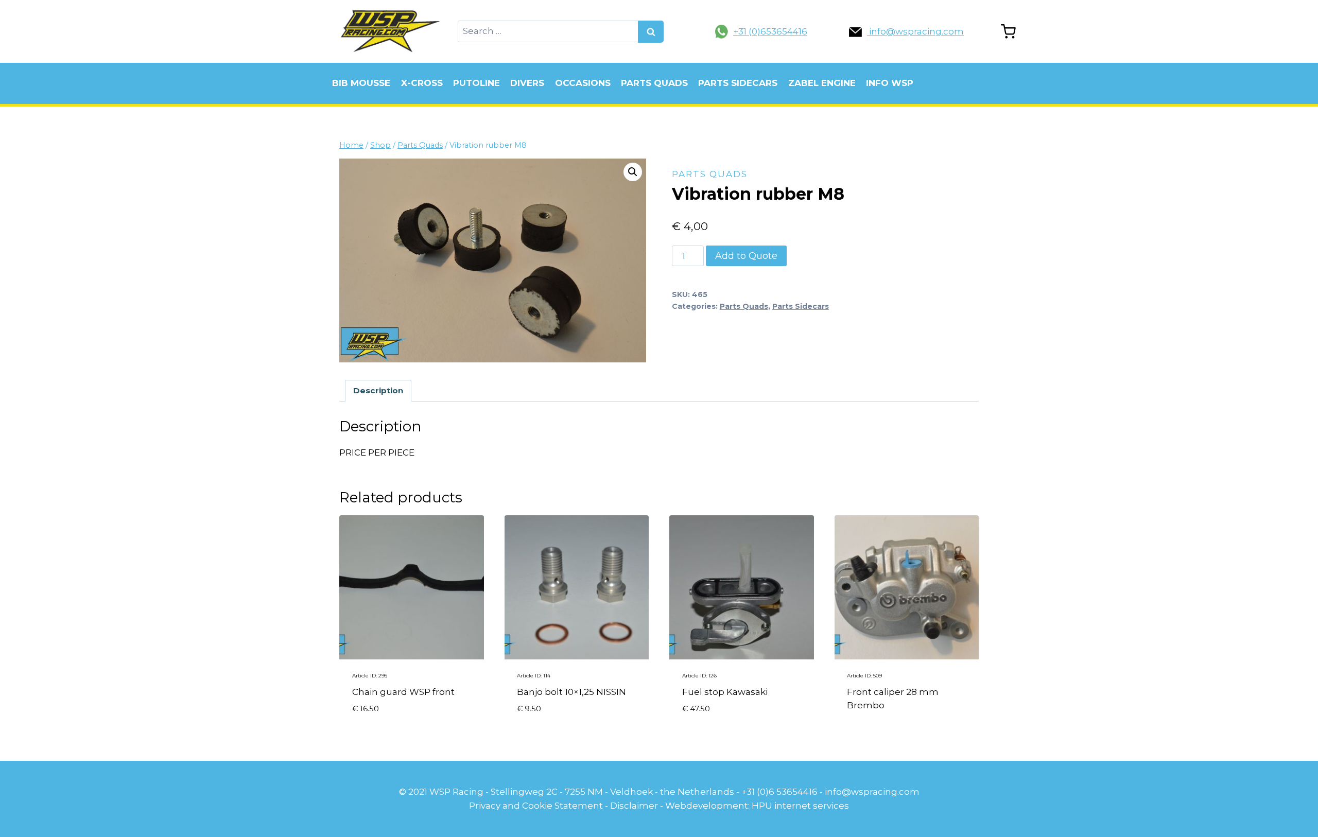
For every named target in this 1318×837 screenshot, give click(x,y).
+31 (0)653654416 (770, 31)
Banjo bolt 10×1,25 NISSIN (571, 692)
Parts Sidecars (737, 83)
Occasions (583, 83)
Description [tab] (378, 390)
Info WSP (889, 83)
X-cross (422, 83)
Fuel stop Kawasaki (725, 692)
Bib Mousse (361, 83)
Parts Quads (654, 83)
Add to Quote (746, 255)
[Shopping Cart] (1008, 31)
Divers (527, 83)
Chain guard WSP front (403, 692)
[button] (632, 172)
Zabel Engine (822, 83)
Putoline (476, 83)
